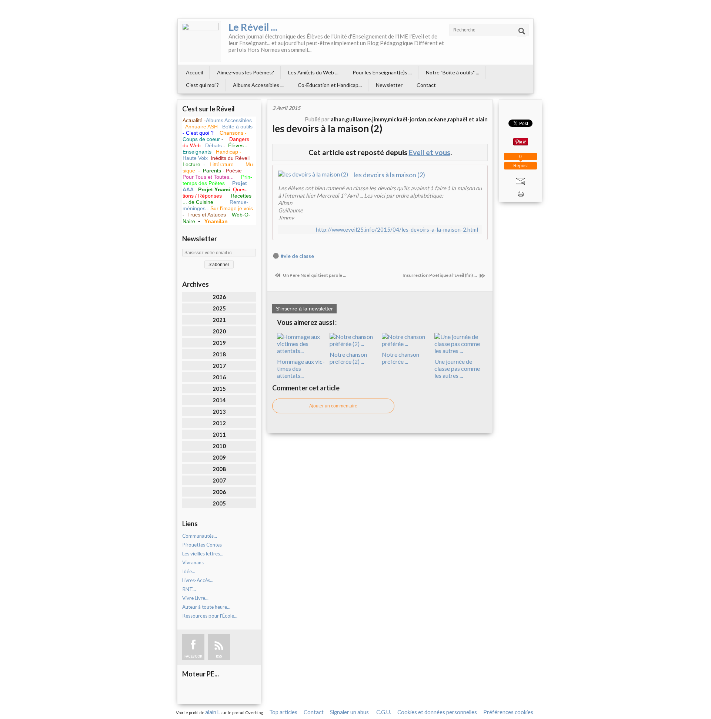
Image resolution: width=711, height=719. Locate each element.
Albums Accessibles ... (258, 85)
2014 (219, 400)
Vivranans (193, 562)
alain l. (212, 712)
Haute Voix (195, 158)
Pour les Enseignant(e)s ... (382, 72)
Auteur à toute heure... (206, 607)
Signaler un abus (350, 712)
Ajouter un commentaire (333, 406)
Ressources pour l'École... (209, 616)
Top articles (283, 712)
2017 (219, 365)
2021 (219, 319)
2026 (219, 296)
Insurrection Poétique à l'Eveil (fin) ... (440, 275)
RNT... (189, 589)
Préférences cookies (508, 712)
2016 (219, 377)
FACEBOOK (193, 656)
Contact (426, 85)
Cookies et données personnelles (437, 712)
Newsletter (389, 85)
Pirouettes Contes (202, 545)
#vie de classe (297, 256)
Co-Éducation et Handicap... (330, 85)
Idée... (188, 571)
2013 (219, 411)
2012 (219, 423)
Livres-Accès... (197, 580)
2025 (219, 308)
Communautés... (199, 536)
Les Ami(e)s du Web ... (313, 72)
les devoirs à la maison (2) (327, 128)
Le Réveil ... (252, 27)
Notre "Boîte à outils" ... (452, 72)
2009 (219, 457)
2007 (219, 480)
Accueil (194, 72)
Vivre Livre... (195, 598)
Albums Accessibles (229, 120)
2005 (219, 503)
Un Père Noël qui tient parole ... (314, 275)
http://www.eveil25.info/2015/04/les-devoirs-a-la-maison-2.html (397, 229)
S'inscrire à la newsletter (304, 309)
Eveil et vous (429, 152)
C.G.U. (383, 712)
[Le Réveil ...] (200, 41)
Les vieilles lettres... (202, 554)
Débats (214, 145)
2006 (219, 491)
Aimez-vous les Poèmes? (245, 72)
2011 (219, 434)
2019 (219, 342)
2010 (219, 446)
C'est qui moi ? (202, 85)
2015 (219, 388)
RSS (219, 656)
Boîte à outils (237, 127)
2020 (219, 331)
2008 (219, 469)
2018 (219, 354)
